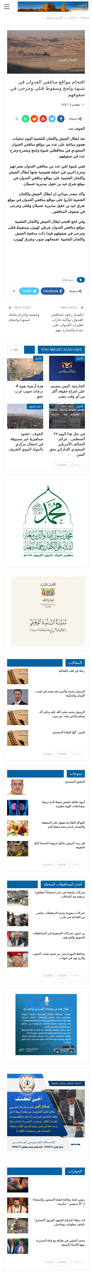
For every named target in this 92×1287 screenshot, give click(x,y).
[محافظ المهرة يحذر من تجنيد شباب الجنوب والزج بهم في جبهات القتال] (17, 959)
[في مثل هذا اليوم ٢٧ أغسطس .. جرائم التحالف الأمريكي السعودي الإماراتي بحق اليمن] (67, 416)
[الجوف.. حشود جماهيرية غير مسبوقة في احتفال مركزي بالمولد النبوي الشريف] (25, 416)
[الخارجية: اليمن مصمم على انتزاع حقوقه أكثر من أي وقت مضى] (67, 368)
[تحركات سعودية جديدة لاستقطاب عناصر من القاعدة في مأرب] (17, 918)
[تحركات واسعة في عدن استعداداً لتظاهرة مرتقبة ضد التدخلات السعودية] (17, 898)
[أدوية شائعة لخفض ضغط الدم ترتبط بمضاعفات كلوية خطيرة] (17, 807)
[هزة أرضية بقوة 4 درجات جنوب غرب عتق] (25, 368)
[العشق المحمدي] (17, 787)
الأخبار (80, 358)
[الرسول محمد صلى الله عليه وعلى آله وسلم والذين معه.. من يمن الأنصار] (17, 717)
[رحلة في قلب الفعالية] (17, 676)
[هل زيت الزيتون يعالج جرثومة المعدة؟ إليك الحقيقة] (17, 849)
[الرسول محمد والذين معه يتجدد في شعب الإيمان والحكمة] (17, 697)
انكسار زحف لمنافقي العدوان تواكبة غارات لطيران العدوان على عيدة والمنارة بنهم (67, 322)
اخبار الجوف (34, 406)
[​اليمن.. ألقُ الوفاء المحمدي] (17, 738)
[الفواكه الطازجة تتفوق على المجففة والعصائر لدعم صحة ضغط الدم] (17, 828)
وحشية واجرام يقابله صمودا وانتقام (24, 317)
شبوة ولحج (68, 280)
